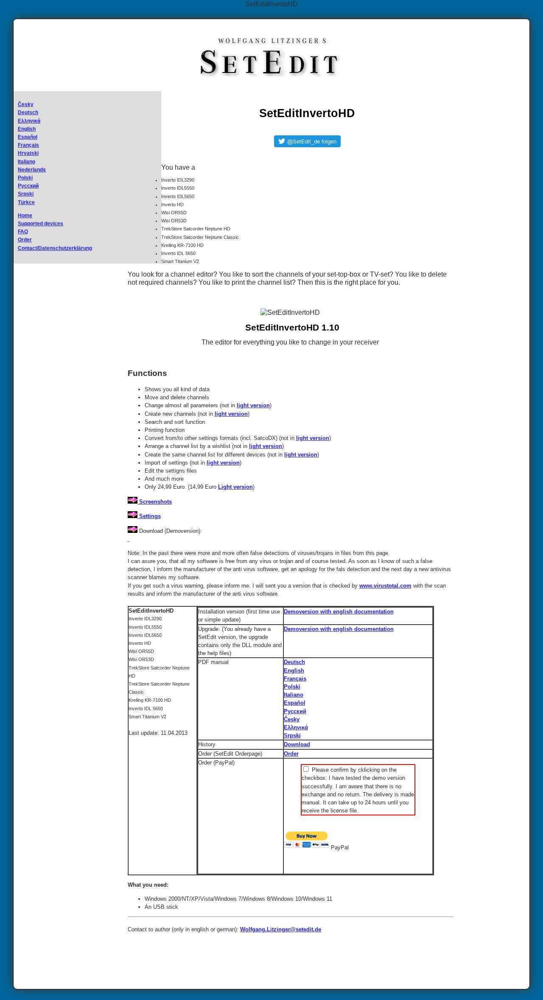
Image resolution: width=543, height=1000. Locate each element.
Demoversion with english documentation (339, 611)
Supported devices (40, 224)
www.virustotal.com (385, 586)
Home (25, 215)
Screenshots (154, 502)
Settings (149, 516)
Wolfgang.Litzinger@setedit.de (280, 929)
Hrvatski (28, 153)
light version (253, 405)
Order (25, 240)
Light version (235, 487)
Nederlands (32, 170)
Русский (28, 186)
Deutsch (28, 112)
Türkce (26, 202)
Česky (26, 104)
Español (27, 137)
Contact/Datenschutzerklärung (55, 248)
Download (297, 744)
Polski (25, 178)
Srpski (26, 194)
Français (28, 145)
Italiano (26, 162)
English (27, 129)
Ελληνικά (29, 121)
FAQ (23, 232)
